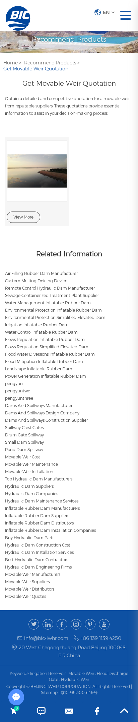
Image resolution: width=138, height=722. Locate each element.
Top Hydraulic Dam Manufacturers (38, 478)
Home (10, 63)
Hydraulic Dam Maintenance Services (41, 500)
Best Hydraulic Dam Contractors (36, 559)
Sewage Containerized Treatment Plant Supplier (52, 295)
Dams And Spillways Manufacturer (38, 405)
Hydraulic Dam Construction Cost (37, 545)
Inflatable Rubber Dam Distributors (39, 522)
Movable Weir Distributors (29, 589)
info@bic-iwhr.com (46, 638)
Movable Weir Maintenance (31, 464)
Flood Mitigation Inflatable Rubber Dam (44, 361)
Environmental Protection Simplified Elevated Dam (55, 317)
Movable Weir (81, 673)
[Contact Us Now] (41, 711)
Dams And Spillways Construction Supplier (46, 420)
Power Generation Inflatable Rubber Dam (45, 376)
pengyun (14, 383)
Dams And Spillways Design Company (42, 412)
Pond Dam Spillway (24, 449)
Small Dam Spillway (24, 442)
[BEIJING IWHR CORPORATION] (18, 15)
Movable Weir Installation (29, 471)
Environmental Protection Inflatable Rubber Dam (53, 310)
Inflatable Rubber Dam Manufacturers (42, 508)
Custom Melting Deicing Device (36, 280)
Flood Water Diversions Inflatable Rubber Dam (50, 354)
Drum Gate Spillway (24, 434)
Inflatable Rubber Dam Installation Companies (50, 530)
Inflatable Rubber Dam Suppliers (37, 515)
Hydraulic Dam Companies (31, 493)
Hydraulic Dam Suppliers (29, 486)
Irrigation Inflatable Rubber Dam (37, 324)
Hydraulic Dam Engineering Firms (38, 567)
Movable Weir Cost (22, 456)
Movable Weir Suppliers (27, 581)
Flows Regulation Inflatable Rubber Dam (45, 339)
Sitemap (50, 692)
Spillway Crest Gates (24, 427)
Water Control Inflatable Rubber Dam (41, 332)
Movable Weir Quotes (25, 596)
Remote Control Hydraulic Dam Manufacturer (50, 288)
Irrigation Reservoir (48, 673)
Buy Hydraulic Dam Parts (29, 537)
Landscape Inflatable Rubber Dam (38, 368)
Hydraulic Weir (75, 679)
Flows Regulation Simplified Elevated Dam (46, 346)
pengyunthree (19, 398)
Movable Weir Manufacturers (32, 574)
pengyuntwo (17, 390)
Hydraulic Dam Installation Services (39, 552)
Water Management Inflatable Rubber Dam (48, 302)
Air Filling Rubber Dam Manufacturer (41, 273)
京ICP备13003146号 (79, 692)
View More (23, 217)
